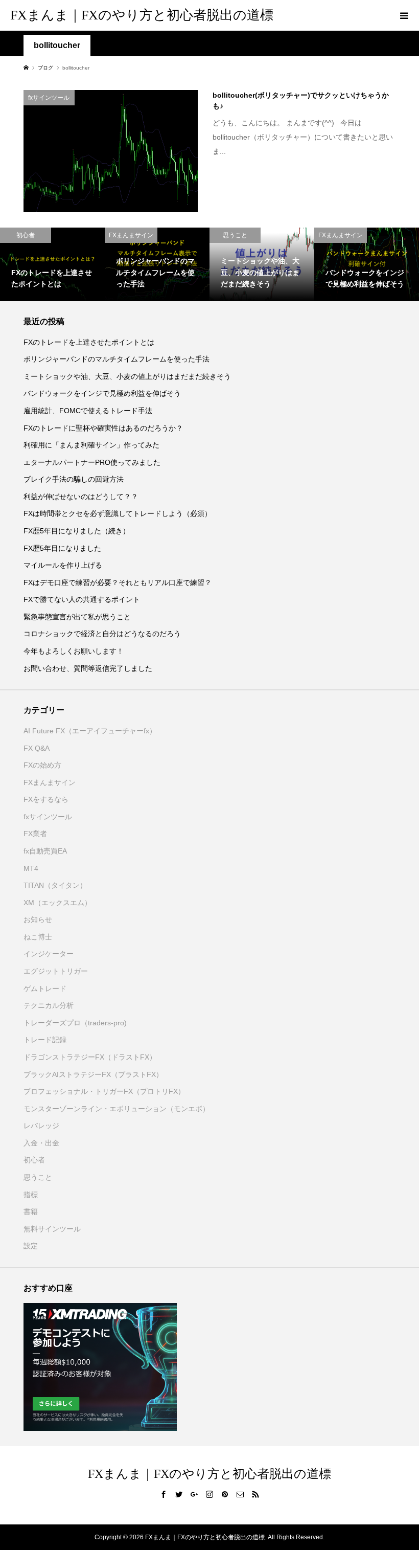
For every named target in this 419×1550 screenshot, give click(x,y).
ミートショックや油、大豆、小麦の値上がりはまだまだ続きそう (127, 376)
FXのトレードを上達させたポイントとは (89, 342)
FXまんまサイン (50, 782)
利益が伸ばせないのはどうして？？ (81, 496)
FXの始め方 (42, 765)
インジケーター (49, 954)
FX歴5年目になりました (62, 548)
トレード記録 (45, 1040)
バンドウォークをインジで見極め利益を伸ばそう (102, 393)
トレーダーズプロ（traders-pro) (75, 1023)
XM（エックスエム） (57, 902)
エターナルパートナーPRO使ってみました (92, 462)
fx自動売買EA (45, 851)
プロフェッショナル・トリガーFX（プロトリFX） (104, 1091)
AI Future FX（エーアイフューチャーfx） (90, 731)
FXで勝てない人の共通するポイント (82, 599)
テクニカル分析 (49, 1005)
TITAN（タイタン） (55, 885)
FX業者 (35, 833)
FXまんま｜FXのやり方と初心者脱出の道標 (141, 15)
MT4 (31, 868)
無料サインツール (52, 1229)
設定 (31, 1246)
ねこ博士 (38, 937)
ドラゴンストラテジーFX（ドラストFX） (90, 1057)
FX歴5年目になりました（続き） (77, 531)
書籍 (31, 1211)
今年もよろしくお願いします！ (74, 651)
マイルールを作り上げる (63, 565)
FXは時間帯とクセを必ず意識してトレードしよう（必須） (118, 513)
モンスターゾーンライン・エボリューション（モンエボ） (117, 1109)
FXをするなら (46, 799)
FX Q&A (37, 748)
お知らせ (38, 919)
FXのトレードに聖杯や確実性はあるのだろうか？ (103, 428)
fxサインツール (48, 817)
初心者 (34, 1160)
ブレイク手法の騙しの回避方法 (74, 479)
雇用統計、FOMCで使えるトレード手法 (88, 411)
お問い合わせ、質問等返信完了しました (88, 668)
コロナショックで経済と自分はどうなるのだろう (102, 634)
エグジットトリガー (56, 971)
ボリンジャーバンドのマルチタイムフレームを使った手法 (117, 359)
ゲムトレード (45, 988)
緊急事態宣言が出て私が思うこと (77, 617)
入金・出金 (41, 1143)
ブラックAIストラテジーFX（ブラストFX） (93, 1074)
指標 (31, 1194)
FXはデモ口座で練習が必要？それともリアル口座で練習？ (118, 582)
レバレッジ (41, 1125)
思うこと (38, 1177)
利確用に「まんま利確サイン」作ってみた (91, 445)
